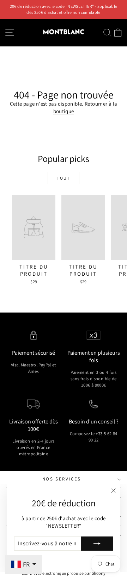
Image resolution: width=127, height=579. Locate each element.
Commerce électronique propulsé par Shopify (64, 573)
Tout (63, 178)
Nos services (61, 479)
